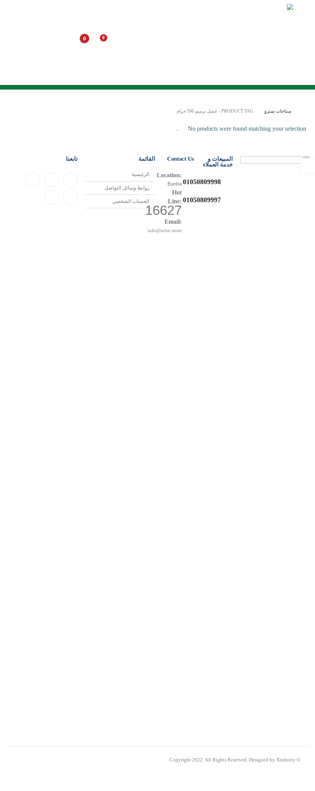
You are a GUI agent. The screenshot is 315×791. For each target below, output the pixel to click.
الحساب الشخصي (130, 201)
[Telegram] (70, 197)
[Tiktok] (51, 197)
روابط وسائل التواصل (126, 188)
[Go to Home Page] (304, 111)
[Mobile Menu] (301, 42)
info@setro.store (165, 230)
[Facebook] (70, 180)
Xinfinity (285, 760)
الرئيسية (140, 174)
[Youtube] (51, 180)
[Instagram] (32, 180)
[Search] (137, 43)
